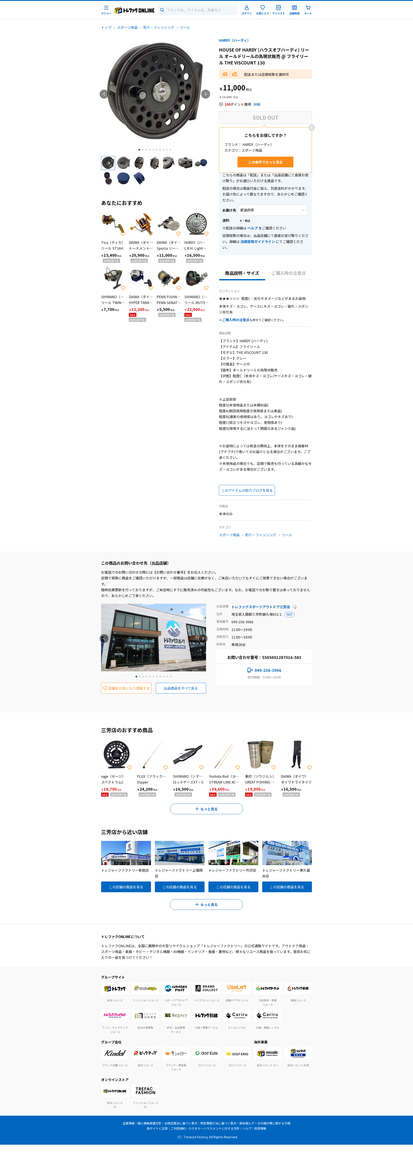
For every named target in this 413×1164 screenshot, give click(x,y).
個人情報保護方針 (149, 1123)
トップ (106, 27)
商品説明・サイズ (242, 273)
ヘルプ (252, 228)
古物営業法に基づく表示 (180, 1123)
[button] (108, 163)
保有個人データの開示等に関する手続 (264, 1123)
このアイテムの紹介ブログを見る (247, 490)
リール (185, 27)
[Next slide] (205, 94)
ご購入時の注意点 (288, 273)
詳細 (256, 104)
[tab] (139, 150)
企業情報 (129, 1123)
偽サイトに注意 (157, 1128)
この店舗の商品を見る (126, 886)
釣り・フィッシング (158, 27)
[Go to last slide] (104, 94)
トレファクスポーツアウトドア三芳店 (261, 606)
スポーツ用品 (127, 27)
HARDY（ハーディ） (235, 40)
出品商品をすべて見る (181, 688)
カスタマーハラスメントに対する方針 (214, 1128)
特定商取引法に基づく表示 (218, 1123)
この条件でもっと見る (265, 162)
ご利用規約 (178, 1128)
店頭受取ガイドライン (257, 241)
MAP (289, 614)
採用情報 (260, 1128)
